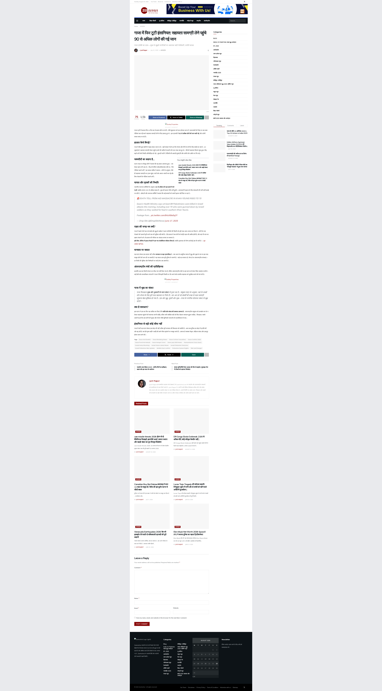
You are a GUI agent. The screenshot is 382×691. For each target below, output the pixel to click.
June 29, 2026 (189, 499)
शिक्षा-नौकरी (153, 21)
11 (198, 659)
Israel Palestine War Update (145, 348)
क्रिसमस (215, 57)
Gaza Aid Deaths (145, 339)
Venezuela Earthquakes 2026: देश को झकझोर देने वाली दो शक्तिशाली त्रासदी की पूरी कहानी (150, 534)
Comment (138, 568)
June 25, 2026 (150, 547)
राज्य (143, 21)
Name (136, 598)
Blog (215, 38)
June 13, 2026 (189, 544)
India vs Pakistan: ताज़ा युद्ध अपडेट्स (224, 42)
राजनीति (181, 21)
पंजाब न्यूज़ (216, 76)
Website (175, 608)
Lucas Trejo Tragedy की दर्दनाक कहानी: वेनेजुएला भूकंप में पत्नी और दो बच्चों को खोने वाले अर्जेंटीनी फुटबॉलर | (190, 487)
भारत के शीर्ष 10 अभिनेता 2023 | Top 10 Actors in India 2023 (237, 132)
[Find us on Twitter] (244, 1)
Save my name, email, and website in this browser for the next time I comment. (161, 618)
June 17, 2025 (171, 221)
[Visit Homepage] (149, 10)
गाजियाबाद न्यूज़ (217, 61)
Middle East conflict (163, 348)
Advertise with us (177, 1)
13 (205, 659)
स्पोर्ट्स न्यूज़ (190, 21)
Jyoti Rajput (143, 50)
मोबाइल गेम (216, 99)
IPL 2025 (216, 46)
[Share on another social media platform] (207, 117)
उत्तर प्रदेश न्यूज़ (217, 54)
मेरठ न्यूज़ (215, 95)
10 (194, 659)
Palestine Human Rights (180, 348)
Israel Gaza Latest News (160, 345)
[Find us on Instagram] (247, 1)
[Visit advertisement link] (207, 9)
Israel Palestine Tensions (179, 345)
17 (194, 663)
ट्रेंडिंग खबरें (216, 69)
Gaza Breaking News (160, 339)
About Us (160, 1)
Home (136, 26)
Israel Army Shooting (142, 345)
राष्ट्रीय (199, 21)
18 (198, 663)
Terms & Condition (212, 687)
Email (136, 608)
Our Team (154, 1)
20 (205, 663)
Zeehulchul (137, 645)
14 (209, 659)
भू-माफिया (161, 21)
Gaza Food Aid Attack (142, 342)
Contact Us (167, 1)
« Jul (193, 676)
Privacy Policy (201, 687)
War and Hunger (196, 348)
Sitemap (235, 687)
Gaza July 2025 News (175, 342)
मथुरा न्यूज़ (215, 92)
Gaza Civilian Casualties (177, 339)
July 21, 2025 (154, 50)
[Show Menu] (137, 20)
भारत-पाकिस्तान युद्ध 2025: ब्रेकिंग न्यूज (223, 84)
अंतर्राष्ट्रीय (207, 21)
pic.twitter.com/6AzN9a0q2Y (164, 215)
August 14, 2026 (190, 449)
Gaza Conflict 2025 (194, 339)
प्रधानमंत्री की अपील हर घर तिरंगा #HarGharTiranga (237, 155)
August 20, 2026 (151, 452)
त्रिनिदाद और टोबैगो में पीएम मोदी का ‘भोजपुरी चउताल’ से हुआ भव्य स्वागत (237, 166)
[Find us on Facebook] (241, 1)
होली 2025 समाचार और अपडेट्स (221, 118)
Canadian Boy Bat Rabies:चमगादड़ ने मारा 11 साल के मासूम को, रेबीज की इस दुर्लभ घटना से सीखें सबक (192, 180)
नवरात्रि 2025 (217, 73)
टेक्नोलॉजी (215, 65)
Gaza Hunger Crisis (158, 342)
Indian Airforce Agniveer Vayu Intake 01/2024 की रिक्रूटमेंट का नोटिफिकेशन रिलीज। (237, 144)
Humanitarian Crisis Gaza (192, 342)
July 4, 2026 (149, 499)
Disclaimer (191, 687)
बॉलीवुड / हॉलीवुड (171, 21)
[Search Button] (244, 21)
